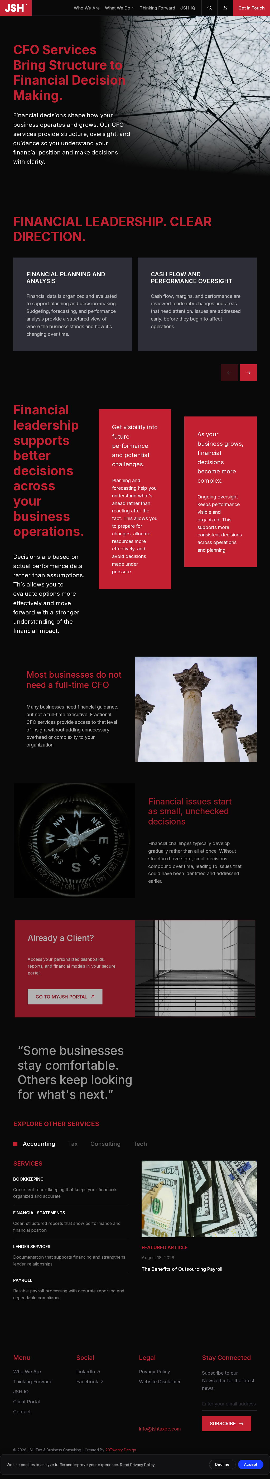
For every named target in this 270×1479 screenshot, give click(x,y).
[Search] (209, 8)
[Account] (225, 8)
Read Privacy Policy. (137, 1464)
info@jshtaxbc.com (160, 1429)
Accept (250, 1464)
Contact (22, 1411)
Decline (222, 1464)
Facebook (87, 1381)
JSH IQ (187, 8)
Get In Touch (251, 8)
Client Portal (26, 1401)
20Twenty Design (120, 1450)
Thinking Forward (157, 8)
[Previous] (229, 372)
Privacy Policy (154, 1371)
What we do (117, 8)
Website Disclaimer (160, 1381)
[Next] (248, 372)
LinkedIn (85, 1371)
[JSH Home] (16, 8)
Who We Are (87, 8)
